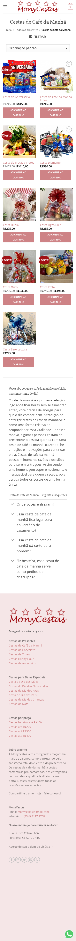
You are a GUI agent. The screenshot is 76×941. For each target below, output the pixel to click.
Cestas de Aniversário (23, 663)
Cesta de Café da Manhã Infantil (56, 98)
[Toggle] (12, 505)
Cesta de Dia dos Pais (23, 695)
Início (8, 30)
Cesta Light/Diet (50, 225)
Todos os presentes (26, 30)
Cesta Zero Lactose (15, 349)
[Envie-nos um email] (31, 860)
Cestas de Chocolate (22, 650)
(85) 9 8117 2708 (34, 816)
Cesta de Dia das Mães (23, 681)
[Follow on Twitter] (24, 860)
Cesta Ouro (10, 287)
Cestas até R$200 (20, 727)
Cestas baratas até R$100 (25, 722)
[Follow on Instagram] (18, 860)
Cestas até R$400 (20, 736)
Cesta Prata (47, 287)
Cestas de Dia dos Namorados (28, 686)
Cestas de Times (19, 654)
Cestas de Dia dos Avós (24, 690)
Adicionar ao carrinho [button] (19, 113)
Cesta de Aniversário (16, 97)
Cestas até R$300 (20, 731)
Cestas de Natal (19, 704)
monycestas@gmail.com (33, 812)
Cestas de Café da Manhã (25, 645)
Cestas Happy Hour (21, 659)
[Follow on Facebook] (12, 860)
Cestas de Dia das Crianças (26, 699)
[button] (5, 6)
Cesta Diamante (50, 162)
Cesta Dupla (11, 225)
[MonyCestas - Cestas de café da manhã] (38, 6)
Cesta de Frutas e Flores (18, 162)
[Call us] (37, 860)
